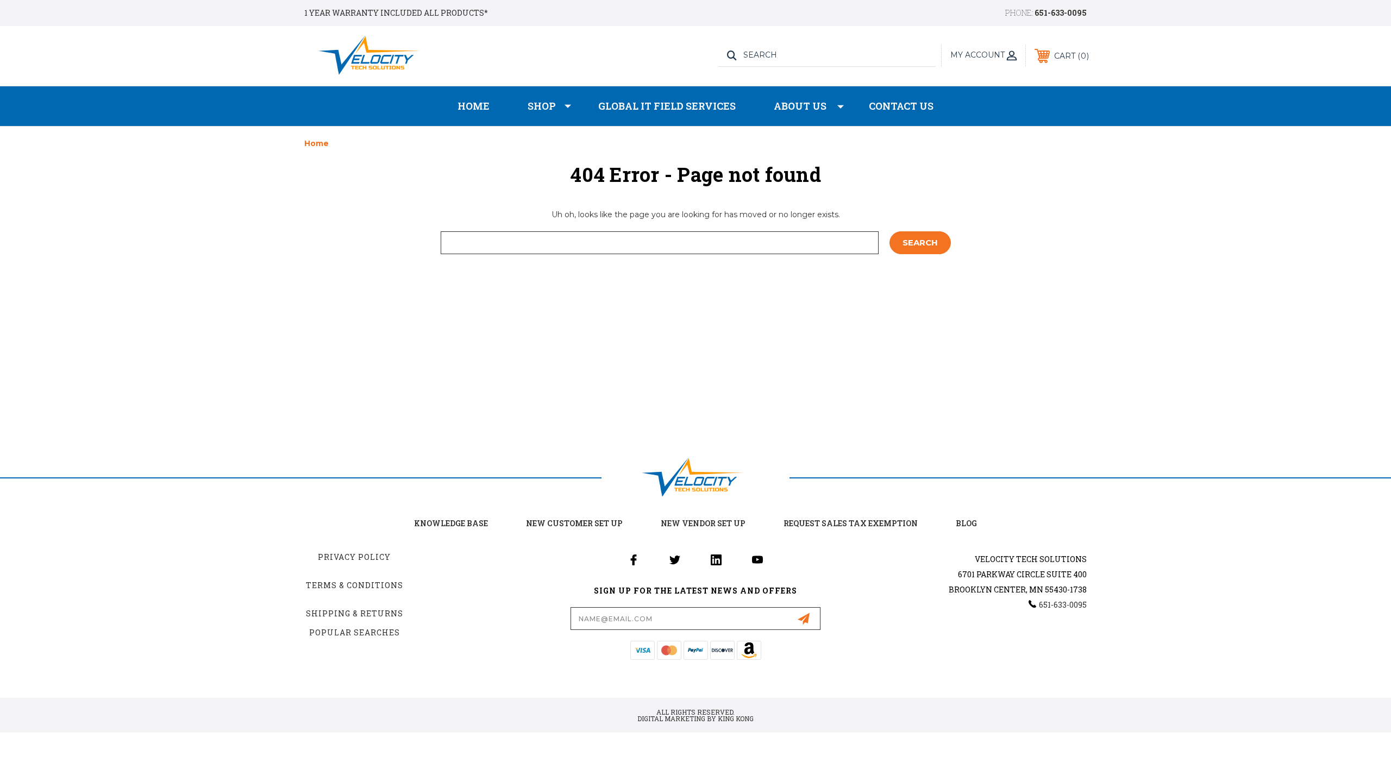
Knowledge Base (451, 523)
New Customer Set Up (574, 523)
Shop (542, 105)
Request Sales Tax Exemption (851, 523)
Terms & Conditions (354, 585)
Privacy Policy (354, 557)
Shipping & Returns (354, 613)
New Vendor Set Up (703, 523)
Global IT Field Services (667, 105)
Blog (966, 523)
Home (474, 105)
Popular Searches (354, 632)
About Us (800, 105)
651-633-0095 (1061, 13)
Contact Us (901, 105)
